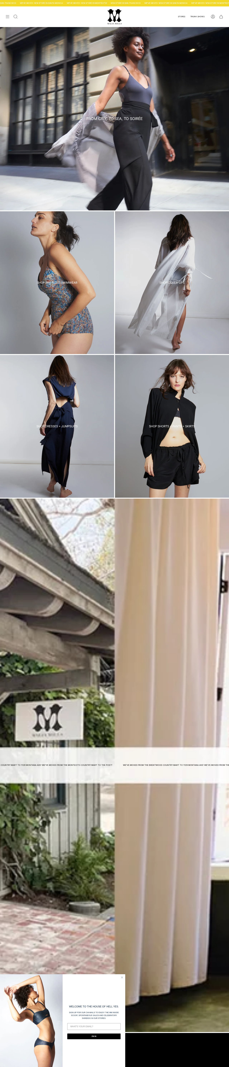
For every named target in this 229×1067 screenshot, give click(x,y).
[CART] (221, 16)
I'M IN (94, 1036)
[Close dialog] (122, 977)
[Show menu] (7, 16)
